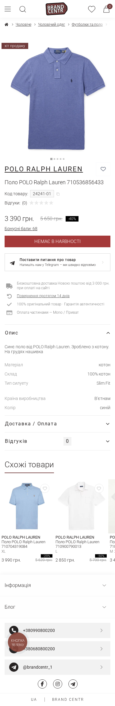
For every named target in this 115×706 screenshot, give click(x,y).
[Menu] (10, 9)
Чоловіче (23, 24)
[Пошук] (22, 9)
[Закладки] (91, 9)
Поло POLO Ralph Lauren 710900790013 (77, 544)
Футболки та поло (87, 24)
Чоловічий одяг (51, 24)
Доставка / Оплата (31, 424)
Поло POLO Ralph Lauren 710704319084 (23, 544)
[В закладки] (103, 169)
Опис (11, 333)
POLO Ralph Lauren (44, 169)
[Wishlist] (44, 488)
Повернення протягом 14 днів (43, 296)
